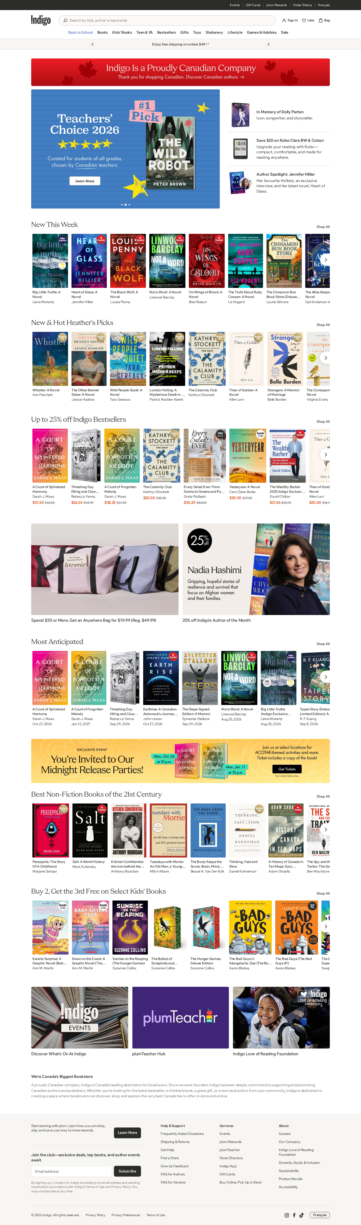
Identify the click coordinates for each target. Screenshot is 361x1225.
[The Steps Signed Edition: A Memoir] (200, 678)
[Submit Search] (65, 20)
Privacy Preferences (125, 1215)
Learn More (127, 1132)
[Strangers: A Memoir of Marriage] (285, 359)
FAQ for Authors (173, 1174)
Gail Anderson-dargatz (322, 302)
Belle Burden (277, 399)
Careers (285, 1133)
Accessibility (288, 1187)
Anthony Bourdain (125, 871)
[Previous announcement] (92, 44)
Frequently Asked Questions (182, 1133)
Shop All (323, 227)
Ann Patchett (42, 395)
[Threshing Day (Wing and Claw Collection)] (86, 456)
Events (235, 5)
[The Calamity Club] (207, 359)
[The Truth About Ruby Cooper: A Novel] (245, 261)
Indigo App (228, 1166)
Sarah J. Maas (43, 496)
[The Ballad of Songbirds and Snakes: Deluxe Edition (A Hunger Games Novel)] (169, 928)
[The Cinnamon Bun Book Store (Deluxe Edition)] (284, 261)
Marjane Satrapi (44, 871)
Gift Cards (253, 5)
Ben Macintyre (318, 871)
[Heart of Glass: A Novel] (89, 261)
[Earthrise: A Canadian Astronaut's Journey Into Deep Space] (161, 678)
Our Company (290, 1142)
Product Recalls (291, 1179)
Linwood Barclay (162, 297)
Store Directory (231, 1158)
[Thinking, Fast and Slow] (247, 830)
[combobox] (170, 20)
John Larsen (152, 719)
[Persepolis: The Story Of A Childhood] (50, 830)
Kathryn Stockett (202, 395)
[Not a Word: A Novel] (167, 261)
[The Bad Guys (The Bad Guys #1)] (296, 928)
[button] (80, 34)
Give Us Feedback (175, 1166)
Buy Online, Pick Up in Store (240, 1182)
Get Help (167, 1150)
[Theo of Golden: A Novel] (246, 359)
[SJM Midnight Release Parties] (180, 761)
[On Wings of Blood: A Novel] (207, 261)
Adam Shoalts (279, 871)
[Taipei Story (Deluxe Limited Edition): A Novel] (318, 678)
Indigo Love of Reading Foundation (296, 1152)
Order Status (302, 5)
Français (324, 5)
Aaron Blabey (239, 968)
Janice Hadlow (82, 399)
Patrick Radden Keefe (166, 399)
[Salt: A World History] (90, 830)
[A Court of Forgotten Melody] (122, 456)
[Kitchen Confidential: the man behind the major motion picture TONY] (128, 830)
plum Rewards (276, 5)
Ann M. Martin (43, 968)
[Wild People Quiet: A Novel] (128, 359)
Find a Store (170, 1158)
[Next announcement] (268, 44)
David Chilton (280, 496)
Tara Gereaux (120, 399)
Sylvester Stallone (195, 719)
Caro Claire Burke (242, 492)
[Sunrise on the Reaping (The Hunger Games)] (130, 928)
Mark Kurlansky (84, 867)
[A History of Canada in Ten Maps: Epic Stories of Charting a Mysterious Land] (285, 830)
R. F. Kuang (308, 719)
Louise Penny (120, 302)
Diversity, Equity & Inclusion (299, 1162)
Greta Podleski (195, 496)
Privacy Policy (95, 1215)
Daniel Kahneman (242, 871)
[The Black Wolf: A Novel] (128, 261)
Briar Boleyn (198, 302)
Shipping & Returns (175, 1142)
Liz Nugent (236, 302)
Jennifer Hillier (82, 302)
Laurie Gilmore (277, 302)
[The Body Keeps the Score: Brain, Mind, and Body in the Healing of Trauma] (208, 830)
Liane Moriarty (43, 302)
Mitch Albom (159, 871)
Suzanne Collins (124, 968)
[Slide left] (39, 149)
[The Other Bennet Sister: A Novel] (89, 359)
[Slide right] (212, 149)
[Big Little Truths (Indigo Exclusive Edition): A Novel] (278, 678)
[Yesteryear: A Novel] (247, 456)
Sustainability (289, 1171)
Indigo (47, 1215)
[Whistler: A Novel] (50, 359)
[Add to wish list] (63, 282)
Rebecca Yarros (83, 496)
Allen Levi (236, 399)
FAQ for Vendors (173, 1182)
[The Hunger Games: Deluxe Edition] (208, 928)
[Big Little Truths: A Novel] (50, 261)
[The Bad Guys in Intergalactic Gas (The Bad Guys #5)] (250, 928)
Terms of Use (155, 1215)
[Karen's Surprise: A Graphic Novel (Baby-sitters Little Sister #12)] (50, 928)
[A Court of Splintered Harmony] (50, 456)
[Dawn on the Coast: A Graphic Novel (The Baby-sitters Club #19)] (90, 928)
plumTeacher (230, 1150)
